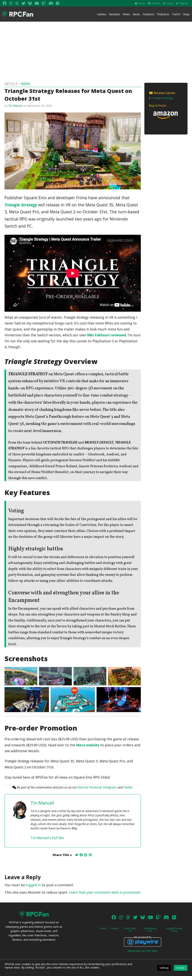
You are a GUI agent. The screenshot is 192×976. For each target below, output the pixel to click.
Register (184, 3)
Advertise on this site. (143, 951)
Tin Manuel (15, 105)
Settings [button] (164, 967)
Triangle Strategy (20, 204)
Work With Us (130, 929)
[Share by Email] (90, 855)
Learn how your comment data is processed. (105, 892)
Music (136, 14)
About (141, 3)
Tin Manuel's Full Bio (47, 837)
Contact (156, 3)
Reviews (114, 14)
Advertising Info (150, 929)
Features (148, 14)
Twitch (176, 14)
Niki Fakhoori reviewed (106, 335)
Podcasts (163, 14)
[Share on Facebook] (81, 855)
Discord (82, 787)
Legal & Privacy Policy (174, 929)
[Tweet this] (76, 855)
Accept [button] (180, 967)
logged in (33, 885)
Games (101, 14)
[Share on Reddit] (85, 855)
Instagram (109, 787)
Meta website (87, 745)
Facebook (95, 787)
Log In (170, 3)
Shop (186, 14)
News (126, 14)
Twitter (128, 787)
